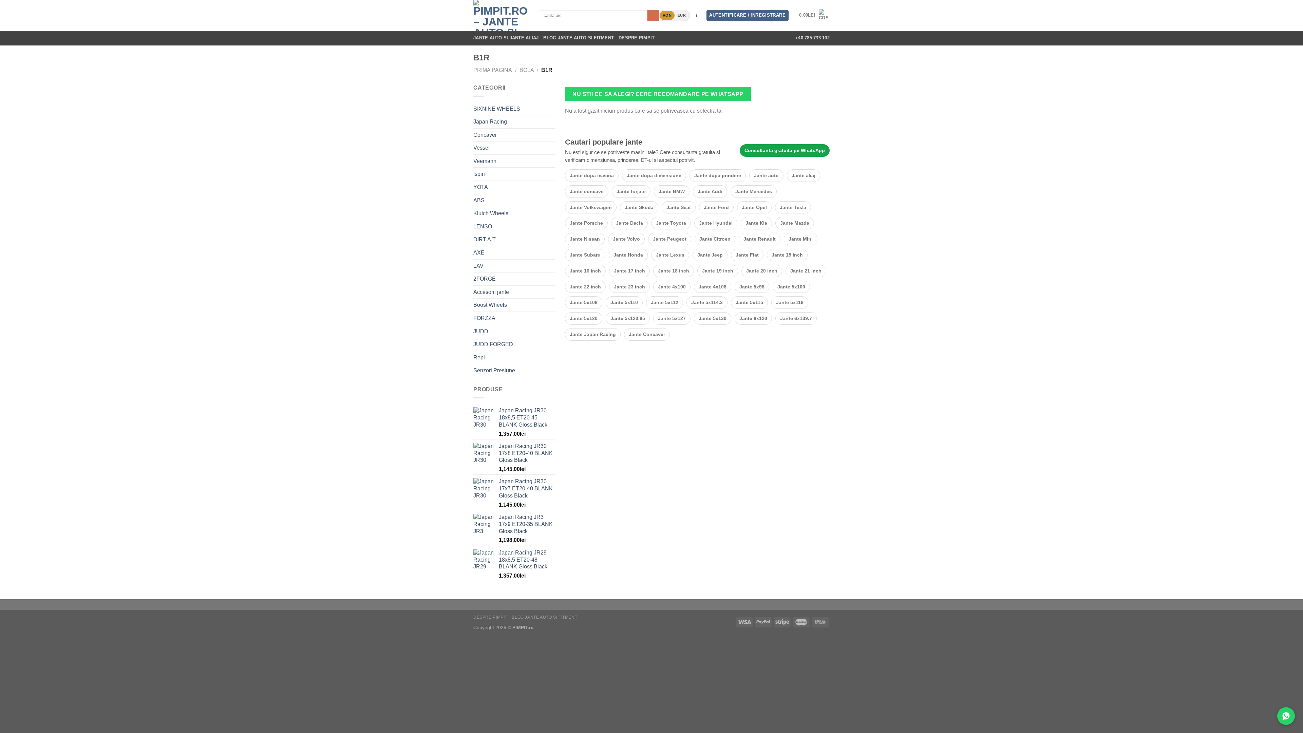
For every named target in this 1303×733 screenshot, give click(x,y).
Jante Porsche (586, 223)
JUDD (480, 331)
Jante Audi (710, 191)
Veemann (484, 161)
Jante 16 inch (585, 271)
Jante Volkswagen (591, 207)
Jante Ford (716, 207)
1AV (478, 266)
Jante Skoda (639, 207)
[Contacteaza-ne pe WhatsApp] (1286, 716)
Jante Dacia (629, 223)
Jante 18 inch (673, 271)
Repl (479, 357)
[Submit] (653, 15)
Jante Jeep (710, 255)
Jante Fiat (747, 255)
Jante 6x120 (753, 318)
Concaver (485, 135)
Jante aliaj (803, 175)
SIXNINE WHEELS (496, 109)
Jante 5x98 (751, 286)
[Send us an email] (771, 38)
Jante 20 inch (761, 271)
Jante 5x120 (584, 318)
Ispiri (479, 174)
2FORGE (484, 279)
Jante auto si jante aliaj (506, 37)
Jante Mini (801, 239)
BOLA (527, 70)
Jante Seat (678, 207)
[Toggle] (552, 122)
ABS (479, 200)
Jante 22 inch (585, 286)
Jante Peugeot (669, 239)
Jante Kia (756, 223)
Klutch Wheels (490, 213)
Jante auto (766, 175)
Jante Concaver (647, 334)
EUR (682, 15)
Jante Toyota (671, 223)
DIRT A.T (484, 239)
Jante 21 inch (806, 271)
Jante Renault (759, 239)
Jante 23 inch (629, 286)
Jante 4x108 (712, 286)
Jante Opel (754, 207)
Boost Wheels (490, 305)
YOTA (480, 187)
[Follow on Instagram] (753, 38)
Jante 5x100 (791, 286)
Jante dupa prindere (717, 175)
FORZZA (484, 318)
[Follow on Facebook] (745, 38)
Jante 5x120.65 (627, 318)
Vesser (481, 148)
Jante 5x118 (790, 302)
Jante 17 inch (629, 271)
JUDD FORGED (493, 344)
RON (667, 15)
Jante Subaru (585, 255)
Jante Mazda (794, 223)
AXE (479, 253)
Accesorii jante (491, 292)
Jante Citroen (715, 239)
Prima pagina (492, 70)
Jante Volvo (626, 239)
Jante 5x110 (624, 302)
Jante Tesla (793, 207)
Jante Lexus (670, 255)
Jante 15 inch (787, 255)
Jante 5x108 (584, 302)
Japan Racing (490, 122)
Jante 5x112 (664, 302)
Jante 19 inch (717, 271)
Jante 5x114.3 (707, 302)
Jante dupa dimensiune (654, 175)
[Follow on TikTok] (763, 38)
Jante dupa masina (592, 175)
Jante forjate (631, 191)
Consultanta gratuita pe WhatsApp (784, 150)
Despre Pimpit (637, 37)
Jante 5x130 (712, 318)
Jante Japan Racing (593, 334)
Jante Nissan (585, 239)
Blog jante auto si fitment (578, 37)
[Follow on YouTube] (780, 38)
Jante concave (587, 191)
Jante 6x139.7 (796, 318)
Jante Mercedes (753, 191)
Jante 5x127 (672, 318)
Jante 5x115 (749, 302)
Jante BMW (672, 191)
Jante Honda (628, 255)
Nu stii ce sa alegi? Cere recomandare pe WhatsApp (657, 94)
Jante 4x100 (672, 286)
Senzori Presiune (494, 370)
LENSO (482, 226)
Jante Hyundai (716, 223)
